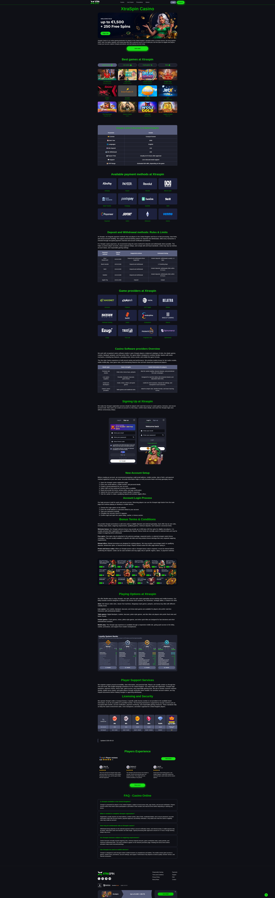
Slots (166, 65)
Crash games (146, 65)
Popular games (106, 65)
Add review (168, 758)
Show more (138, 785)
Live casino (126, 65)
